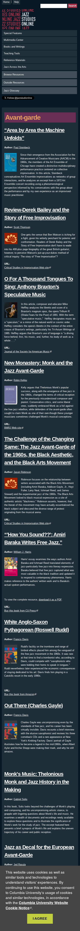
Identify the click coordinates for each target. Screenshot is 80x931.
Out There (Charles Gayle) (33, 705)
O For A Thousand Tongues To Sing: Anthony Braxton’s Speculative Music (38, 286)
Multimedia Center (13, 40)
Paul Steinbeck (22, 147)
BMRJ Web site (12, 427)
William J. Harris (22, 552)
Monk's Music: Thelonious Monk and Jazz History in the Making (36, 782)
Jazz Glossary (11, 90)
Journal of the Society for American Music (26, 351)
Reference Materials (14, 60)
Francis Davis (21, 639)
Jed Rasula (20, 864)
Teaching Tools (12, 53)
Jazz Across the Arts (15, 66)
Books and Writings (14, 46)
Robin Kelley (20, 380)
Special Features (13, 33)
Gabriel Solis (20, 799)
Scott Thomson (22, 227)
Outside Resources (14, 82)
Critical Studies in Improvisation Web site (26, 267)
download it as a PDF (50, 599)
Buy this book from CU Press (20, 610)
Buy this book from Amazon (19, 694)
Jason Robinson (22, 472)
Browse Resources (14, 74)
